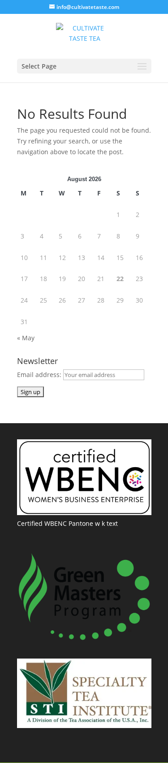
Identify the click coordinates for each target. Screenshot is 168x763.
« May (25, 338)
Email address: (40, 374)
